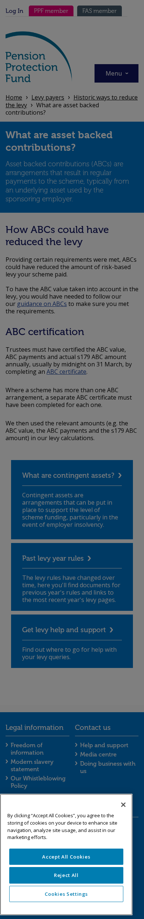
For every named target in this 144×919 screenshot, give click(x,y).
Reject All (66, 875)
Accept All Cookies (66, 856)
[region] (66, 854)
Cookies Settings (66, 894)
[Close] (123, 805)
